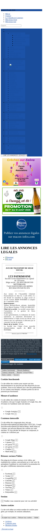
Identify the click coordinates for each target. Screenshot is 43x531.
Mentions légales (11, 525)
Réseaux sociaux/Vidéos (25, 372)
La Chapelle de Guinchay (14, 18)
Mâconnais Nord (11, 20)
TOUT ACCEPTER (21, 359)
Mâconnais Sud (10, 22)
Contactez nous (10, 523)
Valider (36, 517)
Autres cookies (6, 375)
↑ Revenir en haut (7, 529)
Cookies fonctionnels (8, 370)
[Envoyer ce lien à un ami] (8, 259)
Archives (8, 521)
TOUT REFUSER (34, 359)
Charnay (8, 16)
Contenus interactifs (8, 372)
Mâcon (7, 14)
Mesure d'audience (23, 370)
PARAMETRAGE (7, 359)
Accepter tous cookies (9, 517)
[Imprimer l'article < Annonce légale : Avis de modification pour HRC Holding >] (9, 257)
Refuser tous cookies (25, 517)
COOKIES (5, 362)
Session (16, 375)
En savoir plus (32, 354)
